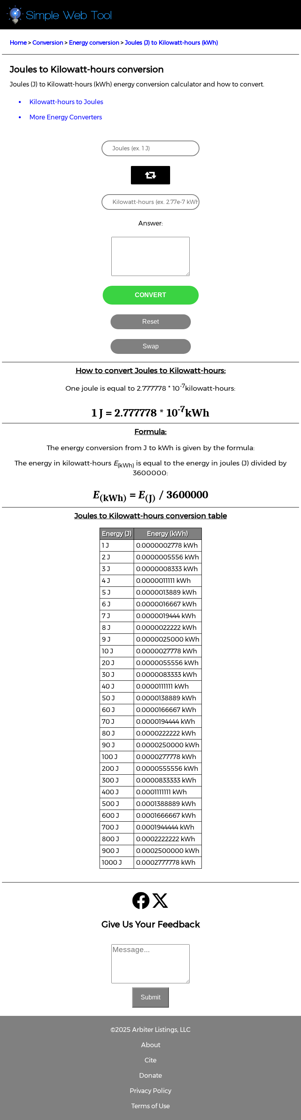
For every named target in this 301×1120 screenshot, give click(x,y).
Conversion (48, 42)
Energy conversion (94, 42)
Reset (150, 321)
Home (18, 42)
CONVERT (150, 295)
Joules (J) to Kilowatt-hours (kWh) (171, 42)
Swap (151, 346)
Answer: (150, 223)
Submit (150, 997)
